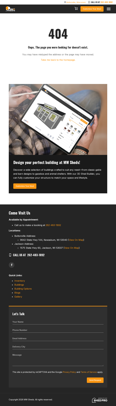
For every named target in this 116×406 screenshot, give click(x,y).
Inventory (19, 280)
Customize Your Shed (92, 9)
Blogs (17, 292)
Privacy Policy (69, 372)
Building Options (23, 288)
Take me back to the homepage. (58, 59)
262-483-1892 (106, 2)
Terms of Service (89, 372)
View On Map (76, 239)
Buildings (19, 284)
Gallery (18, 296)
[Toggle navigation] (108, 9)
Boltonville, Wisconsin (76, 2)
